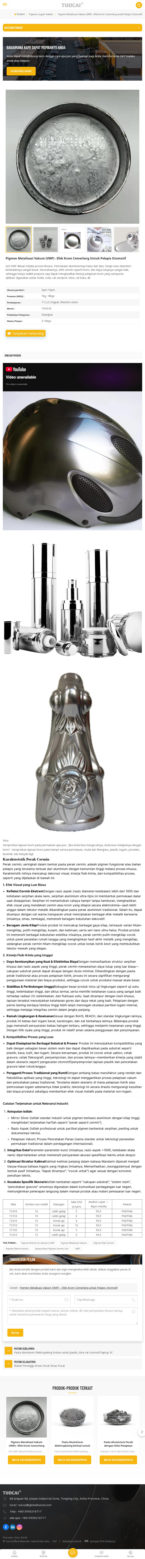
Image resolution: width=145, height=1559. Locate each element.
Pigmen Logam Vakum (41, 14)
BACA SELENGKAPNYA (26, 1460)
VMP (77, 1248)
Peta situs (8, 1537)
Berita (24, 1537)
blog (17, 1537)
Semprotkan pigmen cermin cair (52, 1248)
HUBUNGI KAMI (21, 71)
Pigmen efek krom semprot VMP (37, 1242)
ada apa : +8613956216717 (28, 1518)
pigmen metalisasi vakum (74, 1242)
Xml (55, 1541)
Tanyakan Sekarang (28, 333)
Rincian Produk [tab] (13, 355)
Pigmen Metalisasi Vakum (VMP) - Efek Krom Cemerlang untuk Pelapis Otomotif (69, 1288)
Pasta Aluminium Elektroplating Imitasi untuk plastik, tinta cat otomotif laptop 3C (72, 1444)
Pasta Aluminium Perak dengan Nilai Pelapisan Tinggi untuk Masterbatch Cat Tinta (118, 1444)
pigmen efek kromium (17, 1248)
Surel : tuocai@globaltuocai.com (31, 1505)
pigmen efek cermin (104, 1242)
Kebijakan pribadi (71, 1541)
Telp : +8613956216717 (26, 1511)
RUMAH (21, 14)
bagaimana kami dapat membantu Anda (36, 47)
